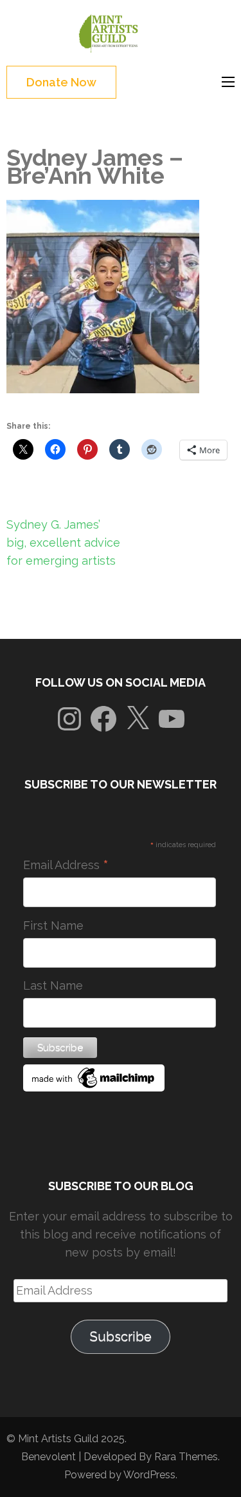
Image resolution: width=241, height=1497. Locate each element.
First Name (53, 925)
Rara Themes (186, 1457)
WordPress (149, 1475)
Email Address (66, 865)
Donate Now (61, 82)
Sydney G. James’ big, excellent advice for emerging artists (63, 542)
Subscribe (121, 1336)
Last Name (53, 985)
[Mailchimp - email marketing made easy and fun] (94, 1087)
